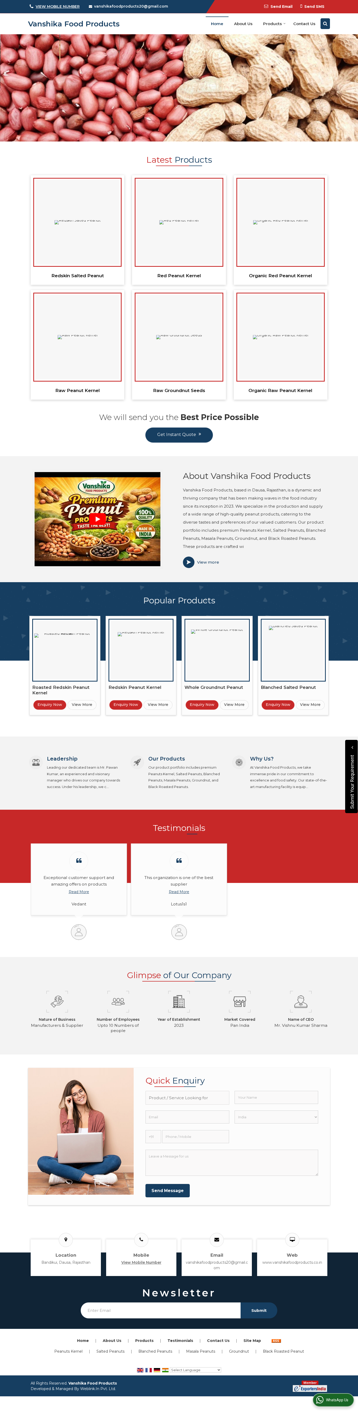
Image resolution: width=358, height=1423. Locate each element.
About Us (243, 23)
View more (208, 562)
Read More (79, 891)
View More (82, 704)
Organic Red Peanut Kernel (280, 275)
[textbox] (187, 1098)
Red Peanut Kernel (179, 275)
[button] (58, 6)
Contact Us (304, 23)
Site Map (252, 1340)
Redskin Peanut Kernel (135, 687)
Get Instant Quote (176, 434)
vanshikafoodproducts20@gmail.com (131, 6)
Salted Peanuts (110, 1351)
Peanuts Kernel (68, 1351)
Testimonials (180, 1340)
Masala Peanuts (200, 1351)
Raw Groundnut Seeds (179, 390)
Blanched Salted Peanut (288, 687)
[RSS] (276, 1340)
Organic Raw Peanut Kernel (280, 390)
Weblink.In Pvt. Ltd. (98, 1388)
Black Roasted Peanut (283, 1351)
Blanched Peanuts (155, 1351)
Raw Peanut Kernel (77, 390)
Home (217, 23)
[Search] (325, 23)
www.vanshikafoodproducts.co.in (292, 1262)
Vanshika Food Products (74, 23)
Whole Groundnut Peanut (214, 687)
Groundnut (239, 1351)
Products (272, 23)
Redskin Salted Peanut (77, 275)
